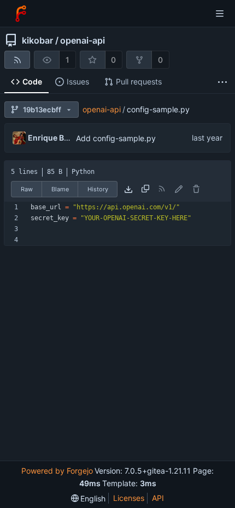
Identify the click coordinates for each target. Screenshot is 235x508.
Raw (27, 189)
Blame (60, 189)
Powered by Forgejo (57, 470)
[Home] (20, 13)
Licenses (128, 498)
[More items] (222, 82)
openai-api (82, 40)
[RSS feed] (17, 60)
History (97, 189)
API (158, 498)
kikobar (37, 40)
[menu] (88, 498)
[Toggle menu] (220, 13)
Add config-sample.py (116, 138)
